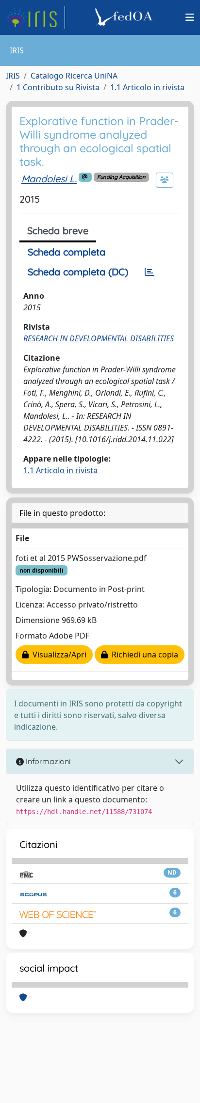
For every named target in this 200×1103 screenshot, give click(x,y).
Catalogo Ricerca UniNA (74, 75)
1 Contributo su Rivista (58, 87)
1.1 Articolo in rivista (147, 87)
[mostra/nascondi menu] (189, 17)
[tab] (149, 272)
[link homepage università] (125, 17)
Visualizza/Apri (57, 654)
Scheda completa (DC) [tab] (78, 272)
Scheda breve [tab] (57, 230)
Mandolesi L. (49, 179)
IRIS (13, 75)
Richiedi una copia (143, 654)
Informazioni (47, 761)
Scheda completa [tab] (66, 252)
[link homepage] (35, 17)
